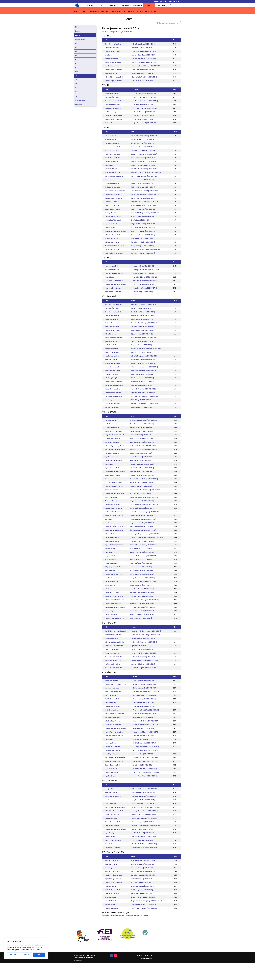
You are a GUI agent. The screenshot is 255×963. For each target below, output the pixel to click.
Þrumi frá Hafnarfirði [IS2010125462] (142, 589)
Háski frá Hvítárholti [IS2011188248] (142, 468)
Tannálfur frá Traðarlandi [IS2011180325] (144, 191)
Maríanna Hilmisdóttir (112, 501)
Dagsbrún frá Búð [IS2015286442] (143, 273)
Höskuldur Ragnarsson (112, 187)
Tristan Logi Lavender (112, 653)
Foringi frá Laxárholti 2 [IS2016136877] (145, 732)
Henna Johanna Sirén (112, 479)
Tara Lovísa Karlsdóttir (112, 389)
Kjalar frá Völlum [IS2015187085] (143, 735)
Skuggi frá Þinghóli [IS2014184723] (142, 246)
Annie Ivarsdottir (110, 702)
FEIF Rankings (128, 11)
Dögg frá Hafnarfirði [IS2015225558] (142, 501)
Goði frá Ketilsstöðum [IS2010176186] (143, 337)
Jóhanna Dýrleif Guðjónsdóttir (115, 600)
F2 (76, 55)
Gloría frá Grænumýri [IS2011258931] (143, 875)
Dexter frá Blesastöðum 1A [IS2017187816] (145, 194)
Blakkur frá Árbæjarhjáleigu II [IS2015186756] (144, 512)
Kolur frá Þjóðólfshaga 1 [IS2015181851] (144, 403)
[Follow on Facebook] (111, 955)
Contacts (84, 11)
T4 (76, 88)
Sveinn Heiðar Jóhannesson (114, 253)
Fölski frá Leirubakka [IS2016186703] (143, 165)
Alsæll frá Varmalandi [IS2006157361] (143, 205)
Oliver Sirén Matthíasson (113, 288)
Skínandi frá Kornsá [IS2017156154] (141, 482)
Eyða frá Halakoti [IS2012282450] (141, 559)
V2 (76, 96)
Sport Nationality (115, 11)
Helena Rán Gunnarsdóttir (113, 62)
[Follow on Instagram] (115, 955)
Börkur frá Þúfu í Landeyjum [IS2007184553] (144, 600)
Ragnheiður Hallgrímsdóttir (114, 537)
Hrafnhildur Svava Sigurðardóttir (115, 631)
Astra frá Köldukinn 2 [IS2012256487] (145, 101)
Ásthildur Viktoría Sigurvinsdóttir (115, 231)
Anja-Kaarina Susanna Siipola (114, 642)
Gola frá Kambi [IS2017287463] (143, 717)
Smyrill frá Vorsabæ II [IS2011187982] (143, 389)
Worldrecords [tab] (80, 100)
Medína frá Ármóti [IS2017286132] (142, 378)
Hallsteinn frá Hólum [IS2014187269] (144, 51)
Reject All (26, 955)
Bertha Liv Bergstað (111, 901)
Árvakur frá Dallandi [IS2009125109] (143, 664)
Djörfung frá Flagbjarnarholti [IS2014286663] (145, 249)
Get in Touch (163, 1)
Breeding (113, 5)
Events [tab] (77, 35)
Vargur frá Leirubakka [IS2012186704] (144, 55)
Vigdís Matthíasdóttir (112, 143)
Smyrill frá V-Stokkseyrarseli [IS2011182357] (146, 631)
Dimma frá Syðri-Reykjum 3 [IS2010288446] (146, 807)
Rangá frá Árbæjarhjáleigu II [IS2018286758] (146, 825)
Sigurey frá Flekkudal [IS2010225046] (143, 231)
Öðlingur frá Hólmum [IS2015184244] (143, 359)
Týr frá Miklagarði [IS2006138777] (143, 803)
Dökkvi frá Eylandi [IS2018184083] (141, 453)
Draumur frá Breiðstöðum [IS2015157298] (144, 136)
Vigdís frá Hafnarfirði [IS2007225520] (142, 552)
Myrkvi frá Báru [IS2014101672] (143, 739)
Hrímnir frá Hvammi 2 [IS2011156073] (143, 315)
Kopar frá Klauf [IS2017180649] (141, 345)
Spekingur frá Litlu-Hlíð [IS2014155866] (145, 757)
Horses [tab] (77, 31)
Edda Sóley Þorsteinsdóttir (114, 198)
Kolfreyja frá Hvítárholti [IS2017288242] (146, 746)
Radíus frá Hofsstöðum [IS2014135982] (143, 446)
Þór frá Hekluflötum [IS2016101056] (143, 44)
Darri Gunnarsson (110, 136)
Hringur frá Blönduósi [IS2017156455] (142, 578)
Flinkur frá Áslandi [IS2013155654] (143, 69)
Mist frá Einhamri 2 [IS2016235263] (143, 833)
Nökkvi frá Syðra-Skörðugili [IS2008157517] (146, 66)
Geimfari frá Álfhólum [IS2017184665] (143, 161)
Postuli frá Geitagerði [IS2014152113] (143, 304)
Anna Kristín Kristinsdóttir (113, 460)
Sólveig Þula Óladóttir (112, 249)
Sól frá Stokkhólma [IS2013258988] (141, 570)
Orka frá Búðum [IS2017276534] (141, 385)
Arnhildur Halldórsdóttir (113, 147)
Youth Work (161, 5)
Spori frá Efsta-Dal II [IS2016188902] (143, 392)
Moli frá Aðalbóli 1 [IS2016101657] (142, 183)
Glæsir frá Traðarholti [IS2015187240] (144, 288)
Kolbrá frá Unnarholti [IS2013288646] (143, 897)
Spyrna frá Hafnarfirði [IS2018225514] (144, 77)
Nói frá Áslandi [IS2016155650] (143, 119)
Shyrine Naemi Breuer (112, 581)
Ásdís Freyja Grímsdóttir (113, 840)
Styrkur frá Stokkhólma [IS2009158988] (144, 154)
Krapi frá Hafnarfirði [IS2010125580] (142, 541)
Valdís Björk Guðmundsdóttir (114, 811)
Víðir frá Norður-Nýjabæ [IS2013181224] (143, 556)
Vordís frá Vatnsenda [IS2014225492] (145, 714)
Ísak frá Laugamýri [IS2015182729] (141, 457)
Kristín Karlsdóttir (111, 345)
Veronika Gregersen (111, 772)
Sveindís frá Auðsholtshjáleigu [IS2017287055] (145, 490)
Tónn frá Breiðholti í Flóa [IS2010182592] (146, 710)
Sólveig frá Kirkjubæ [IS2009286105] (142, 864)
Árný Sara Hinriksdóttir (112, 183)
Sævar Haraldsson (111, 169)
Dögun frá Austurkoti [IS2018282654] (143, 224)
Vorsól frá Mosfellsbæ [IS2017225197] (145, 724)
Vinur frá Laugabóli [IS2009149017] (143, 822)
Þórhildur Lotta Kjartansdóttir (114, 273)
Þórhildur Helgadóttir (112, 266)
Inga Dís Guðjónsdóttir (112, 407)
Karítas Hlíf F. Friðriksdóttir (114, 592)
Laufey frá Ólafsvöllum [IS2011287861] (143, 198)
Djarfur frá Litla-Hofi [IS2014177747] (142, 893)
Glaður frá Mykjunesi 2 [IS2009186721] (144, 277)
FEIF (101, 5)
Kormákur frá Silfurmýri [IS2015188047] (144, 323)
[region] (26, 948)
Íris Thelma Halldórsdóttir (113, 512)
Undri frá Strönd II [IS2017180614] (141, 585)
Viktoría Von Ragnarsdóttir (113, 482)
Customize (13, 955)
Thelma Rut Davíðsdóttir (113, 724)
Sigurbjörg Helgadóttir (112, 352)
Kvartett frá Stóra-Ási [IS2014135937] (144, 62)
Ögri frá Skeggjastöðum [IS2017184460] (143, 530)
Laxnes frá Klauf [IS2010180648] (143, 115)
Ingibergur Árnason (111, 359)
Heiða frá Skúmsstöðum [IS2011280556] (144, 169)
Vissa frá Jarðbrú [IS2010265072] (142, 649)
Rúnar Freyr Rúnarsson (112, 154)
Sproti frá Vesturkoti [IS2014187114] (143, 638)
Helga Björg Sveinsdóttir (113, 567)
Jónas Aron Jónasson (112, 202)
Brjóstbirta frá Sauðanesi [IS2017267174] (144, 202)
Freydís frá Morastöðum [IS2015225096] (144, 660)
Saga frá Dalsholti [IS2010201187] (141, 471)
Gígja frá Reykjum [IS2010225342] (142, 238)
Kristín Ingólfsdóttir (111, 424)
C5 (76, 47)
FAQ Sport (104, 11)
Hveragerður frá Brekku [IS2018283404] (145, 811)
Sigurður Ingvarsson (111, 457)
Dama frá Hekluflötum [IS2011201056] (143, 860)
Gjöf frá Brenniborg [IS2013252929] (141, 515)
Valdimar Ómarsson (111, 161)
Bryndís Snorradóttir (111, 224)
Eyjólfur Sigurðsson (111, 563)
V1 (76, 92)
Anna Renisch (109, 165)
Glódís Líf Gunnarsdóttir (113, 363)
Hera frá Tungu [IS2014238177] (142, 292)
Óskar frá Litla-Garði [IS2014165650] (143, 235)
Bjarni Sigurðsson (110, 743)
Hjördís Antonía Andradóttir (114, 515)
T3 (76, 84)
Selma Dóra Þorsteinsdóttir (114, 385)
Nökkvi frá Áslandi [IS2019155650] (141, 563)
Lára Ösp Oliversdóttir (112, 578)
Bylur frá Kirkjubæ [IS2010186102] (144, 104)
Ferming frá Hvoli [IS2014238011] (141, 567)
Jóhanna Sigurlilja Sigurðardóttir (115, 446)
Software (140, 11)
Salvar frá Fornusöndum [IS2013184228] (146, 691)
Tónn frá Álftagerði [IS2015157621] (144, 699)
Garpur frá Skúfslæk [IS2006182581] (144, 58)
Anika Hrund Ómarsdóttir (113, 108)
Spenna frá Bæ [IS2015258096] (142, 47)
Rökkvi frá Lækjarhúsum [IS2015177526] (143, 581)
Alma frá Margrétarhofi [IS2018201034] (144, 356)
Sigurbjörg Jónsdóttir (112, 205)
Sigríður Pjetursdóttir (141, 915)
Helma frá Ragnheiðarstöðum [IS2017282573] (146, 348)
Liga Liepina (108, 519)
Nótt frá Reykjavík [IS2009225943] (142, 890)
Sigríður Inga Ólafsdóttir (113, 664)
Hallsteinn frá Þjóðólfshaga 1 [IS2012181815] (146, 635)
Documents (93, 11)
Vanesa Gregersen (111, 614)
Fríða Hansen (109, 55)
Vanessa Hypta (109, 611)
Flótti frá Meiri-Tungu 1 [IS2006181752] (144, 792)
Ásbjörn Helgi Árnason (112, 242)
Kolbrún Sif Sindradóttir (112, 51)
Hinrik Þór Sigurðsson (112, 123)
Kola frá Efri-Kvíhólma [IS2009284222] (144, 844)
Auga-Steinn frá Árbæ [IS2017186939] (145, 680)
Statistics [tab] (78, 104)
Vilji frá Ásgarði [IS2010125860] (141, 400)
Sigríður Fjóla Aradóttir (112, 468)
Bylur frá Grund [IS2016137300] (141, 407)
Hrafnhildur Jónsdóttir (112, 158)
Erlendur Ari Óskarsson (112, 860)
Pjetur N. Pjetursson (126, 915)
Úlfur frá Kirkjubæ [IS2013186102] (144, 112)
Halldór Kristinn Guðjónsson (114, 530)
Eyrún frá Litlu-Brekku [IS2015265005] (143, 653)
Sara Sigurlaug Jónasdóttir (114, 541)
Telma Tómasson (110, 334)
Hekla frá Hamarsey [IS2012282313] (143, 363)
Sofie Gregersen (110, 400)
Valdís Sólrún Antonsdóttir (113, 216)
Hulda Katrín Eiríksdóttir (113, 691)
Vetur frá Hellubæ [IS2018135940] (143, 73)
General (76, 11)
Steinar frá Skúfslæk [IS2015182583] (143, 150)
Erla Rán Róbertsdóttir (112, 270)
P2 (76, 63)
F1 (76, 51)
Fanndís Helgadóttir (111, 58)
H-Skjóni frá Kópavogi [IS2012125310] (143, 668)
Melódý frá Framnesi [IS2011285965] (142, 592)
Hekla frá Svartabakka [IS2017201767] (143, 657)
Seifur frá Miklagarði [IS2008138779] (142, 886)
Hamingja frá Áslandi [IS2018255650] (142, 603)
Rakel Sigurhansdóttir (112, 315)
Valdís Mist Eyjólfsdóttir (113, 235)
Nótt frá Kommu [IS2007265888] (143, 728)
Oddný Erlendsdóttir (111, 238)
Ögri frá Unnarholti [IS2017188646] (142, 139)
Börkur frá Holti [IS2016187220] (143, 754)
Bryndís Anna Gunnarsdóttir (114, 280)
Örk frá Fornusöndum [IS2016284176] (143, 871)
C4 (76, 43)
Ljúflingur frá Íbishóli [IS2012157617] (143, 253)
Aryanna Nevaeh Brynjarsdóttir (115, 607)
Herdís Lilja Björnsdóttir (112, 717)
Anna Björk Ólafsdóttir (112, 47)
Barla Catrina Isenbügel (112, 194)
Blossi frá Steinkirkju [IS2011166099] (142, 614)
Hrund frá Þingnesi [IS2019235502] (142, 319)
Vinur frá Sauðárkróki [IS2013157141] (143, 158)
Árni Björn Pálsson (111, 789)
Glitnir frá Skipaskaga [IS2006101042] (144, 796)
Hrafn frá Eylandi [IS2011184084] (143, 284)
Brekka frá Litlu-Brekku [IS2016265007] (145, 721)
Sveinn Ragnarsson (111, 868)
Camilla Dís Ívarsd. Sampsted (114, 714)
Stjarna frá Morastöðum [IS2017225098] (144, 367)
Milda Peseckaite (110, 559)
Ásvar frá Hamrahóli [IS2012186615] (142, 424)
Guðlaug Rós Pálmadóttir (113, 220)
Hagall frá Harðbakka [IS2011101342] (142, 523)
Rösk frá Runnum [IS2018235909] (141, 548)
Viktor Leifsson (110, 277)
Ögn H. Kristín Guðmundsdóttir (115, 191)
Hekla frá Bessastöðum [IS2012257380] (143, 519)
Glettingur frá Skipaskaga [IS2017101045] (145, 270)
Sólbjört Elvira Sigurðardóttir (114, 526)
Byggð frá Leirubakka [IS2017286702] (145, 761)
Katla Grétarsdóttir (111, 589)
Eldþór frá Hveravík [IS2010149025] (141, 526)
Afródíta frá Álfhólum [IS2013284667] (145, 108)
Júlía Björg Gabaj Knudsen (113, 378)
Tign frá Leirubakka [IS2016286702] (142, 180)
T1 (76, 76)
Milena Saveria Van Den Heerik (114, 246)
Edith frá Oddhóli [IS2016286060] (142, 840)
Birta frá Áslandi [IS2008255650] (142, 81)
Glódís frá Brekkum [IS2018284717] (142, 143)
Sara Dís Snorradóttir (112, 66)
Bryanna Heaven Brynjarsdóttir (115, 471)
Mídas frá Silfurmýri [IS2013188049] (143, 187)
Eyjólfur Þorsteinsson (112, 319)
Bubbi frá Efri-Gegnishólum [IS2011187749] (145, 213)
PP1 (76, 72)
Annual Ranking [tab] (80, 39)
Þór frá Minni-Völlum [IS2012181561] (143, 227)
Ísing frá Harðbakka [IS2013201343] (144, 695)
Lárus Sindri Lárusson (112, 150)
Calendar (155, 1)
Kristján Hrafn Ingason (112, 112)
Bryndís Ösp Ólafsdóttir (112, 403)
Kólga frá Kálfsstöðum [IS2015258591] (144, 642)
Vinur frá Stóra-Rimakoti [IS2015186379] (146, 772)
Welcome (89, 5)
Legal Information (174, 1)
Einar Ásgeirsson (110, 139)
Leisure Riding (137, 5)
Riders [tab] (77, 27)
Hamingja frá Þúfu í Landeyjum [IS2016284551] (146, 172)
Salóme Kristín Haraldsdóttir (114, 77)
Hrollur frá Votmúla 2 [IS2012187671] (145, 688)
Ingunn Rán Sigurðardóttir (113, 73)
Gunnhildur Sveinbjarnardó (113, 431)
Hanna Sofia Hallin (111, 548)
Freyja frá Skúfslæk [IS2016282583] (142, 216)
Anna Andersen (115, 915)
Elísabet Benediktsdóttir (113, 209)
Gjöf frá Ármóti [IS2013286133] (141, 882)
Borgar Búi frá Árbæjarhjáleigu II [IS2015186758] (146, 901)
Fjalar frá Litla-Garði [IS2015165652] (143, 242)
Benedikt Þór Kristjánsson (113, 875)
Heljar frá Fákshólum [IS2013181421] (143, 209)
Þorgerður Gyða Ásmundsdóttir (115, 435)
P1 (76, 59)
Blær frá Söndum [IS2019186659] (141, 618)
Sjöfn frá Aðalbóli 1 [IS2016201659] (144, 123)
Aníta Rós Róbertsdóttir (113, 721)
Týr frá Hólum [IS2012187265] (141, 646)
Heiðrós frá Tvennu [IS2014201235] (142, 147)
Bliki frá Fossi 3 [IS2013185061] (141, 220)
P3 (76, 67)
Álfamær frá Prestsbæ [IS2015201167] (144, 789)
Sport (149, 5)
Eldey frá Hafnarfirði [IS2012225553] (145, 97)
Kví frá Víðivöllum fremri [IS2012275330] (144, 176)
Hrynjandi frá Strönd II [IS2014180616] (143, 370)
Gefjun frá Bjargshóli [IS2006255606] (142, 574)
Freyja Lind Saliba (110, 556)
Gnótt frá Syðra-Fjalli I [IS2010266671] (145, 750)
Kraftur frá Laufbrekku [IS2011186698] (142, 607)
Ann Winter (105, 915)
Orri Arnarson (109, 180)
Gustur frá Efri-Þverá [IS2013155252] (145, 684)
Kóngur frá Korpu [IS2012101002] (143, 266)
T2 (76, 80)
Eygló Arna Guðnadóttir (112, 172)
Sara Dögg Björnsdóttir (112, 754)
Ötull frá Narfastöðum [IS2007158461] (145, 93)
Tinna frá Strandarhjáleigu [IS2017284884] (144, 479)
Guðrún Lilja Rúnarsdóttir (113, 367)
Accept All (39, 955)
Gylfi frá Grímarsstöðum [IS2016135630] (144, 396)
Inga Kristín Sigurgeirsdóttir (114, 176)
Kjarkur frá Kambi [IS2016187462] (142, 334)
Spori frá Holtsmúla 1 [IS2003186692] (142, 611)
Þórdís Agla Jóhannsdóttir (113, 115)
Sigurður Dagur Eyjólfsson (113, 69)
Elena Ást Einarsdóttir (112, 570)
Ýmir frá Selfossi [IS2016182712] (143, 702)
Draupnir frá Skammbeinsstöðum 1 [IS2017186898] (146, 537)
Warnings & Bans (150, 11)
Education (125, 5)
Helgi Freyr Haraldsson (112, 370)
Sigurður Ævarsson (111, 227)
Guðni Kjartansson (111, 213)
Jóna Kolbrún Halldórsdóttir (114, 574)
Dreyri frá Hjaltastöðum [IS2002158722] (145, 280)
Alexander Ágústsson (112, 688)
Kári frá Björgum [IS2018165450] (140, 460)
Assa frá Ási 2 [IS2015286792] (142, 765)
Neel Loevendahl (110, 585)
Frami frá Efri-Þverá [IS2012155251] (144, 706)
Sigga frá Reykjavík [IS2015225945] (141, 431)
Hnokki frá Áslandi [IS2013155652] (141, 435)
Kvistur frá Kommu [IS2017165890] (142, 868)
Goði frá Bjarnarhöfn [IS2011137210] (144, 743)
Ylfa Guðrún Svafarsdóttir (113, 44)
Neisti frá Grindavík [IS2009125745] (141, 596)
